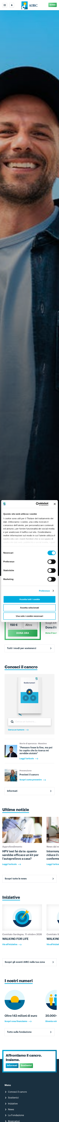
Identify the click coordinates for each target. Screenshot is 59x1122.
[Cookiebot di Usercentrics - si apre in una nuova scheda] (36, 504)
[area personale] (11, 5)
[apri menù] (4, 5)
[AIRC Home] (29, 5)
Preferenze (44, 591)
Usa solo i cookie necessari (29, 616)
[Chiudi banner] (55, 504)
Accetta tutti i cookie (29, 599)
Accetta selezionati (29, 607)
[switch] (52, 561)
